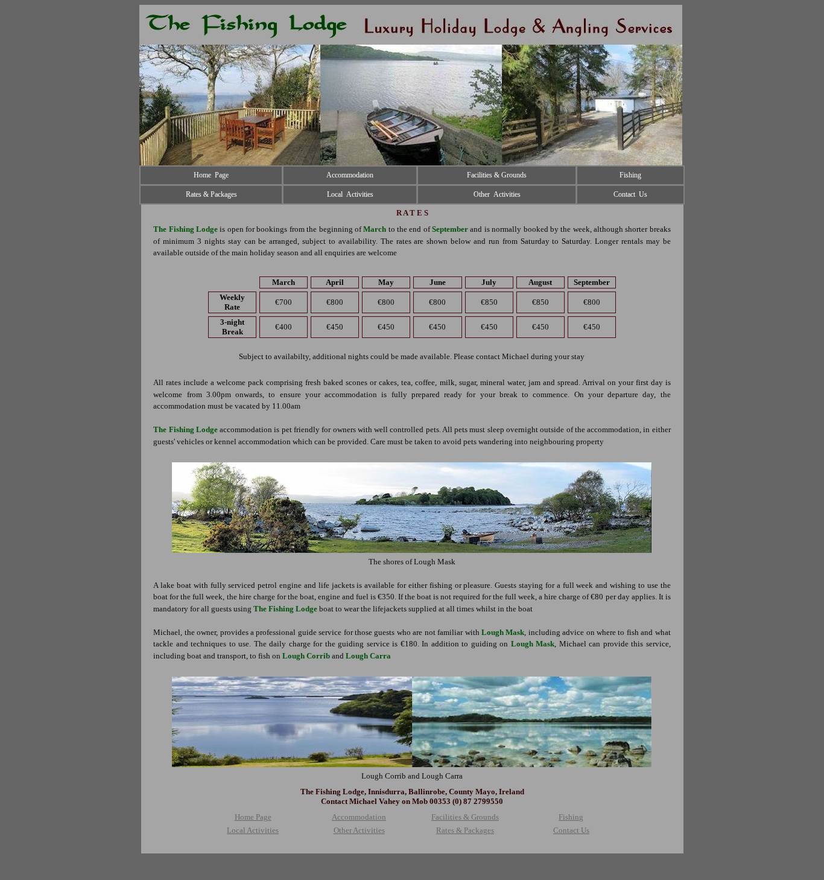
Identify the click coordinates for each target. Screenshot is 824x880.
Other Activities (359, 830)
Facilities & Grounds (465, 816)
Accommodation (359, 816)
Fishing (571, 816)
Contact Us (571, 830)
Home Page (253, 816)
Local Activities (253, 830)
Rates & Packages (465, 830)
